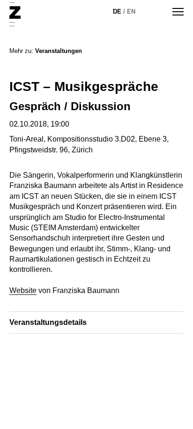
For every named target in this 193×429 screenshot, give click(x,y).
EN (131, 11)
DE (117, 11)
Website (23, 290)
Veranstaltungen (58, 50)
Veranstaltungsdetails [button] (48, 322)
